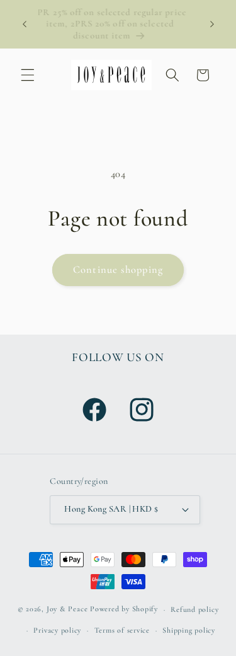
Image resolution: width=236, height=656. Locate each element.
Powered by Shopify (124, 609)
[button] (28, 75)
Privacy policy (57, 630)
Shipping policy (188, 630)
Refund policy (194, 609)
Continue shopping (118, 269)
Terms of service (122, 630)
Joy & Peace (67, 609)
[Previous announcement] (24, 24)
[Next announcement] (212, 24)
